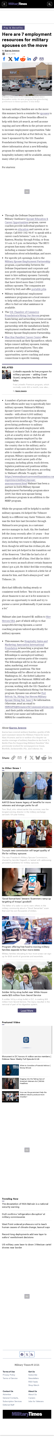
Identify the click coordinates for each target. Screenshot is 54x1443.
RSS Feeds (33, 1381)
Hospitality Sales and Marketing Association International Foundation (26, 645)
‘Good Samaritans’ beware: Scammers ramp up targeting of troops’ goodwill (26, 900)
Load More (27, 1010)
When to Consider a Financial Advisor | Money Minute (35, 1066)
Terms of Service (10, 1378)
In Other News (10, 768)
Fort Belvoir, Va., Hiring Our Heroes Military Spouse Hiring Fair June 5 (26, 696)
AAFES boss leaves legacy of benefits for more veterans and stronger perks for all (26, 804)
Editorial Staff (8, 1404)
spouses (44, 113)
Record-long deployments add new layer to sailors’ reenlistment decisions (24, 1235)
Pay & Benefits (13, 27)
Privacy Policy (9, 1374)
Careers (31, 1397)
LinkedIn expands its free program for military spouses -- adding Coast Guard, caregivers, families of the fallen (32, 376)
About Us (32, 1394)
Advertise (7, 1394)
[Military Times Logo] (17, 4)
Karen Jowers (12, 50)
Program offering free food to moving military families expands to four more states (25, 948)
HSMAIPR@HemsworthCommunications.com (29, 706)
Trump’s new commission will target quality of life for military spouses (26, 852)
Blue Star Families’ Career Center (23, 337)
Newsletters (33, 1378)
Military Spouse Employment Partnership (27, 261)
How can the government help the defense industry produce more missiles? (33, 1094)
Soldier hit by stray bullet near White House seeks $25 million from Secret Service (24, 993)
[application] (27, 1040)
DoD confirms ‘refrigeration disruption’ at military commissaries (23, 1215)
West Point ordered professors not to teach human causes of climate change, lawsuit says (26, 1225)
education (23, 229)
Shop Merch (33, 1385)
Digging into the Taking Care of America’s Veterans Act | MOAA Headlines (32, 1081)
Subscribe (32, 1374)
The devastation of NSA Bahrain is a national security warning (25, 1205)
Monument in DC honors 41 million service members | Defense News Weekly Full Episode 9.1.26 (26, 1057)
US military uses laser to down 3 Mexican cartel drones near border (26, 1246)
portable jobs (39, 289)
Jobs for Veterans (36, 1401)
